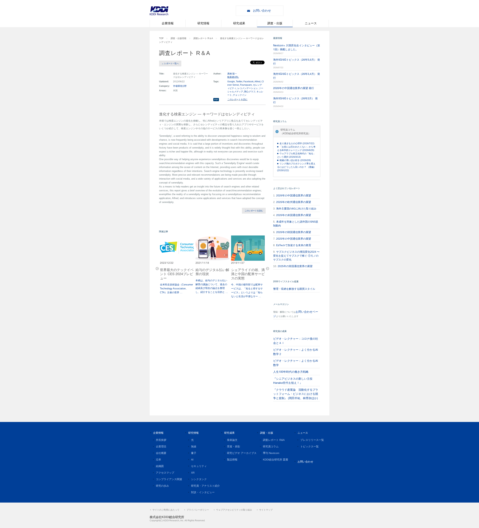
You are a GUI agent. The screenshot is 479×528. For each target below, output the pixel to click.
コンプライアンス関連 (169, 479)
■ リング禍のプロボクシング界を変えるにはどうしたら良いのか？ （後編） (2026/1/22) (296, 167)
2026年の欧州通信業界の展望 (293, 202)
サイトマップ (266, 510)
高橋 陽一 (232, 73)
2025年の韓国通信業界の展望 (295, 266)
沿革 (158, 459)
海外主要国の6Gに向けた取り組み (296, 208)
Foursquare (246, 85)
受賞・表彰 (233, 446)
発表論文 (232, 439)
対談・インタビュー (203, 492)
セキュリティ (199, 466)
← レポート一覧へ (170, 63)
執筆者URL (233, 77)
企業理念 (161, 446)
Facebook (248, 81)
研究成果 (239, 23)
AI (192, 459)
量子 (193, 453)
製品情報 (232, 459)
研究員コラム (271, 446)
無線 (193, 446)
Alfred (257, 81)
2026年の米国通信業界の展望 (293, 215)
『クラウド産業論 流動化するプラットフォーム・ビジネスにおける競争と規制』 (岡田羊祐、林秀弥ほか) (295, 394)
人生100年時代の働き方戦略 (291, 372)
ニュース (311, 23)
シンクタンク (199, 479)
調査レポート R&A (274, 439)
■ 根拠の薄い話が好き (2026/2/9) (294, 160)
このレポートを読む (237, 99)
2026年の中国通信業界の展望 (293, 195)
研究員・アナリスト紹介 (205, 485)
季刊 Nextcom (271, 453)
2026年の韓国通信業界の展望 (293, 232)
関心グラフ (249, 91)
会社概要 (161, 453)
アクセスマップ (165, 472)
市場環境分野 (180, 86)
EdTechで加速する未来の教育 (293, 245)
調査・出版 (274, 23)
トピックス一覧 (309, 446)
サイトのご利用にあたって (165, 510)
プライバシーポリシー (198, 510)
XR (193, 472)
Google (231, 81)
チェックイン (239, 95)
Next (267, 269)
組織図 (160, 466)
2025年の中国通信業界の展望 (293, 238)
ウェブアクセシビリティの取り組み (234, 510)
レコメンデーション (247, 88)
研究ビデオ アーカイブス (242, 453)
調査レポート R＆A (203, 38)
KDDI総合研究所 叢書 (275, 459)
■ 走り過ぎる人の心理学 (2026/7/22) (295, 143)
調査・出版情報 (178, 38)
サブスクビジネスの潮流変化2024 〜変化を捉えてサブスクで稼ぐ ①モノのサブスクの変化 (296, 255)
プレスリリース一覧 (312, 439)
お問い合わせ (262, 10)
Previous (157, 269)
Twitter (239, 81)
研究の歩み (162, 485)
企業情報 (168, 23)
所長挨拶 (161, 439)
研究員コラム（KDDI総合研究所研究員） (295, 131)
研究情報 (203, 23)
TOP (161, 38)
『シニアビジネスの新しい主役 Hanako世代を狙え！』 (292, 381)
